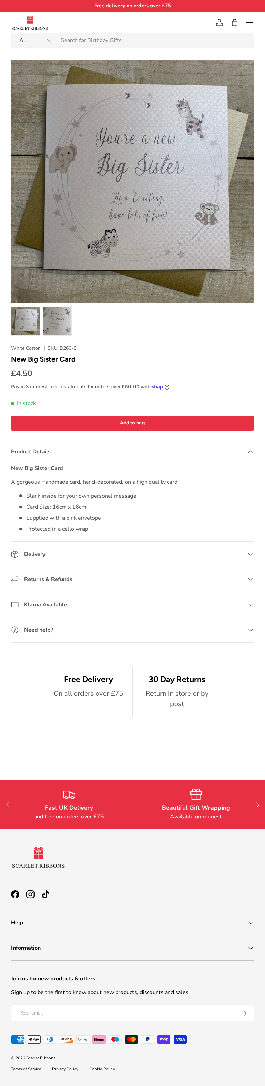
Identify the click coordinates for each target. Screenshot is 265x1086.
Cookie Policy (102, 1069)
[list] (132, 181)
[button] (234, 22)
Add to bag (132, 423)
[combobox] (132, 40)
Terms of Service (26, 1069)
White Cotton (26, 348)
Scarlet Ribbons (41, 1058)
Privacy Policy (65, 1069)
